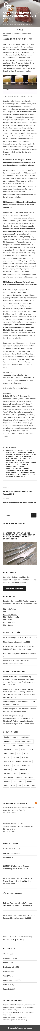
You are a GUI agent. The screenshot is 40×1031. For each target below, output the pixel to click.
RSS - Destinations (10, 614)
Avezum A (30, 450)
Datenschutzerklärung (11, 853)
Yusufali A (20, 476)
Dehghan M (20, 454)
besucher (15, 737)
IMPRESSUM (8, 858)
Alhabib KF (11, 450)
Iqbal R (11, 456)
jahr (5, 753)
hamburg (7, 749)
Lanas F (17, 458)
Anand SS (21, 450)
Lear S (25, 458)
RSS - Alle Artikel (9, 609)
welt (19, 786)
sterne (21, 782)
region (15, 774)
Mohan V (27, 462)
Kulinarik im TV (9, 980)
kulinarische (9, 761)
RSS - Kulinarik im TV (11, 617)
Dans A (31, 452)
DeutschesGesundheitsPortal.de (17, 388)
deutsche (25, 737)
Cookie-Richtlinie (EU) (11, 849)
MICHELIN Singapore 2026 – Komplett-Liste (20, 638)
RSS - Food (7, 612)
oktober (7, 769)
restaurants (8, 777)
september (29, 777)
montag (17, 765)
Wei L (17, 472)
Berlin (5, 963)
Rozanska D (24, 468)
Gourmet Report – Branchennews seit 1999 (20, 16)
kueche (25, 757)
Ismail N (19, 456)
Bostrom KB (11, 452)
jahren (19, 753)
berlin (6, 737)
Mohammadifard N (14, 462)
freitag (20, 745)
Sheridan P (10, 470)
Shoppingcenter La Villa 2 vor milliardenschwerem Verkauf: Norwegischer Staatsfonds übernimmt (18, 826)
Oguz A (25, 464)
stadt (15, 782)
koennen (16, 757)
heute (16, 749)
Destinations (8, 967)
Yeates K (12, 474)
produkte (23, 769)
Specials (6, 989)
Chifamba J (22, 452)
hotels (30, 749)
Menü (21, 30)
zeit (33, 786)
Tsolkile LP (27, 470)
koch (26, 753)
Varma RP (10, 472)
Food (8, 447)
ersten (29, 741)
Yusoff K (26, 474)
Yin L (19, 474)
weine (13, 786)
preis (15, 769)
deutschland (20, 741)
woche (26, 786)
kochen (7, 757)
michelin (7, 765)
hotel (23, 749)
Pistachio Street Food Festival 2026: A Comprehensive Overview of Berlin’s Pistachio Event (17, 881)
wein (6, 786)
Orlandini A (11, 466)
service (7, 782)
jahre (12, 753)
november (26, 765)
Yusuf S (11, 476)
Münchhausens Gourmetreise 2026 (16, 642)
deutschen (8, 741)
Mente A (21, 460)
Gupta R (29, 454)
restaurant (25, 774)
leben (18, 761)
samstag (19, 777)
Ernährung (7, 971)
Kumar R (9, 458)
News (13, 447)
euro (13, 745)
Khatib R (27, 456)
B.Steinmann (8, 958)
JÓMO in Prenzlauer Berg (12, 893)
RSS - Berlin (7, 620)
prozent (7, 774)
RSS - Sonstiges (9, 622)
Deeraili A (10, 454)
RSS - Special (8, 625)
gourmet (29, 745)
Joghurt (10, 298)
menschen (27, 761)
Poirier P (21, 466)
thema (29, 782)
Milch (30, 295)
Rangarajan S (12, 468)
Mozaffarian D (14, 464)
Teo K (18, 470)
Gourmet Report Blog (13, 939)
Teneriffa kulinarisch (15, 803)
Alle (4, 954)
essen (6, 745)
